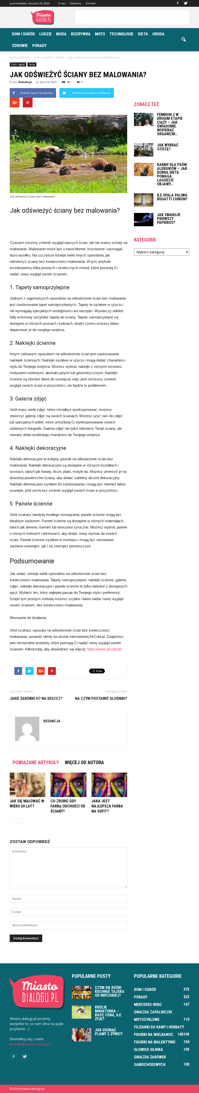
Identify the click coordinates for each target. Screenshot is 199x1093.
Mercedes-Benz (148, 1004)
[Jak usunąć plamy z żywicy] (81, 1034)
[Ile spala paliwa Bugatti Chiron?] (143, 200)
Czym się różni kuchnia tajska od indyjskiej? (109, 991)
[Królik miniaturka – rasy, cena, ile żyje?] (81, 1012)
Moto (100, 33)
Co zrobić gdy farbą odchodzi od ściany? (67, 806)
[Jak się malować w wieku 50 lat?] (27, 785)
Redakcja (25, 82)
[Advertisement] (132, 17)
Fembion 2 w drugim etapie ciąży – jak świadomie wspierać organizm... (169, 124)
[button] (183, 39)
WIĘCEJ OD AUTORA (84, 762)
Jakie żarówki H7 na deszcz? (36, 698)
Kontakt (91, 3)
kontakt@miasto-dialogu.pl (31, 1044)
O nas (61, 3)
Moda (61, 33)
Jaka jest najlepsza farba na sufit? (107, 806)
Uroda (158, 33)
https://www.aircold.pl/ (104, 649)
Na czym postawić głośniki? (101, 698)
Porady (39, 45)
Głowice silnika (148, 1049)
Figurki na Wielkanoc (153, 1034)
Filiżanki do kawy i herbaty (159, 1027)
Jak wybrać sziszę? (167, 147)
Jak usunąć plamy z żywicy (109, 1032)
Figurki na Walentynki (154, 1042)
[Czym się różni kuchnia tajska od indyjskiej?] (81, 992)
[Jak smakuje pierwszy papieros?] (143, 219)
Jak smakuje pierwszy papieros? (168, 218)
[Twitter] (185, 3)
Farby (32, 64)
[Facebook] (177, 3)
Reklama (75, 3)
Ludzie (45, 33)
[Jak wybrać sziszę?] (143, 150)
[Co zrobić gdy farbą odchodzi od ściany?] (68, 785)
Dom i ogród (23, 33)
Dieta (143, 33)
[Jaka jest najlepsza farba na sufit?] (109, 785)
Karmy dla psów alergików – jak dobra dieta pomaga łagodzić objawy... (172, 174)
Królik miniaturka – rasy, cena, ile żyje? (108, 1013)
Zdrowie (20, 45)
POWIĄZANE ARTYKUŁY (36, 762)
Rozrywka (81, 33)
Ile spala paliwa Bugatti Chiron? (172, 197)
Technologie (121, 33)
